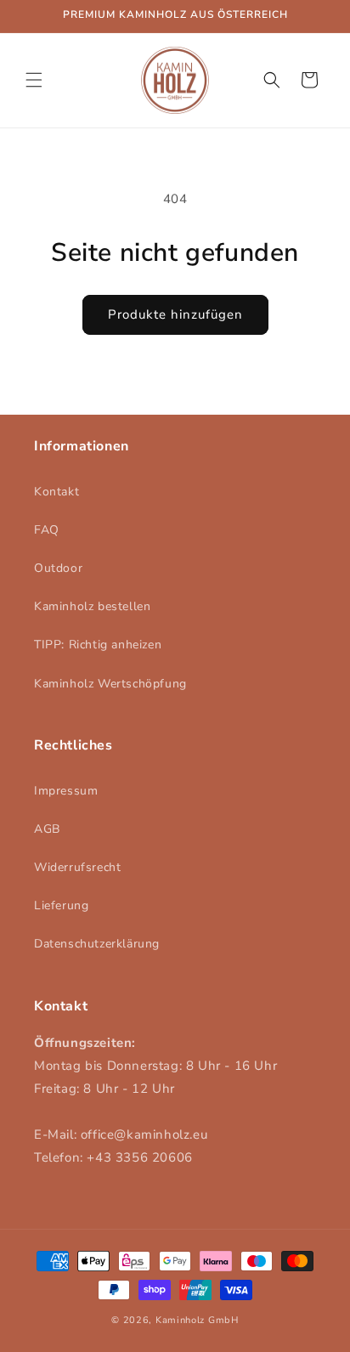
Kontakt (56, 492)
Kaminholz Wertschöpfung (110, 684)
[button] (34, 80)
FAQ (46, 530)
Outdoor (58, 568)
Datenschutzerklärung (97, 944)
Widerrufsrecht (77, 867)
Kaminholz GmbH (197, 1320)
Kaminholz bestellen (92, 606)
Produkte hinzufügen (175, 314)
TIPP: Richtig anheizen (97, 644)
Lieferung (61, 905)
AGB (47, 829)
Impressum (66, 791)
